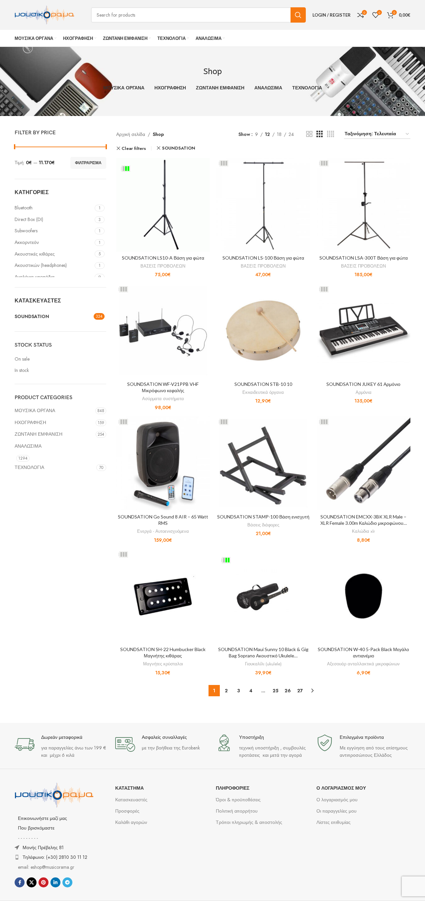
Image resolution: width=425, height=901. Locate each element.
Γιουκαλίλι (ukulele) (263, 664)
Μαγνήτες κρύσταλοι (163, 664)
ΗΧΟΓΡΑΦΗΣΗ (30, 422)
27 (300, 690)
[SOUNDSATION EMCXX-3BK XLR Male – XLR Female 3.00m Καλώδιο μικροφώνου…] (363, 463)
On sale (22, 359)
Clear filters (134, 148)
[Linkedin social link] (55, 882)
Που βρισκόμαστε (36, 828)
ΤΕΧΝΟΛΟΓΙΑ (29, 467)
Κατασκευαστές (131, 799)
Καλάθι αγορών (131, 822)
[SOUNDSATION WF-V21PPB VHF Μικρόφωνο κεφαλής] (163, 331)
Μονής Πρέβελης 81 (43, 847)
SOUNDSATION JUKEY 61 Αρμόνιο (363, 384)
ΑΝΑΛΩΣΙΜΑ (28, 446)
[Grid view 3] (319, 134)
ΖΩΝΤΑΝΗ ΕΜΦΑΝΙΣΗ (38, 434)
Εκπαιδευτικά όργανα (263, 392)
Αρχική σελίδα (130, 134)
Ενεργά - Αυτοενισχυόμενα (163, 531)
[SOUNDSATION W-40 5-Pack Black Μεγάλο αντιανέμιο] (363, 596)
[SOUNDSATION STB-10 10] (263, 331)
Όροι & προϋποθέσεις (238, 799)
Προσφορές (127, 811)
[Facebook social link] (20, 882)
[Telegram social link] (67, 882)
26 (288, 690)
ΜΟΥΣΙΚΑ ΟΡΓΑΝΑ (35, 410)
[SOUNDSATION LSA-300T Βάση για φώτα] (363, 205)
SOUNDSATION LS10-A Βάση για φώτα (163, 258)
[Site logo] (44, 14)
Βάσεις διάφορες (263, 525)
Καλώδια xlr (363, 531)
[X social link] (32, 882)
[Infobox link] (62, 746)
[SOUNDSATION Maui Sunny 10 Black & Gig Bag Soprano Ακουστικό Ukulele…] (263, 596)
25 (275, 690)
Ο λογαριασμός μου (337, 799)
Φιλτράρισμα (88, 163)
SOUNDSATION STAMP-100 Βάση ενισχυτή (263, 516)
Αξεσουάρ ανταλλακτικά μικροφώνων (363, 664)
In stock (22, 370)
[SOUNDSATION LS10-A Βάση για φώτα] (163, 205)
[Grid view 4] (330, 134)
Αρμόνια (364, 392)
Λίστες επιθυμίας (333, 822)
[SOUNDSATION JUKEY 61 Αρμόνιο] (363, 331)
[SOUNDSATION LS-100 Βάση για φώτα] (263, 205)
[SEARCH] (298, 15)
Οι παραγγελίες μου (336, 811)
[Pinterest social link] (43, 882)
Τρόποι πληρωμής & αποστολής (249, 822)
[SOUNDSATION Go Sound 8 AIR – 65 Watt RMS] (163, 463)
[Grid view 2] (309, 134)
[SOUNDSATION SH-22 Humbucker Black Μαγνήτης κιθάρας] (163, 596)
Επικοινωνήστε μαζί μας (42, 818)
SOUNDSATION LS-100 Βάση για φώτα (263, 258)
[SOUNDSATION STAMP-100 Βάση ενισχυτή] (263, 463)
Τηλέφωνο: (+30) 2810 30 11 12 (55, 857)
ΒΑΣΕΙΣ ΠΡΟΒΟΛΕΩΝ (162, 266)
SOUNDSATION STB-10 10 (263, 384)
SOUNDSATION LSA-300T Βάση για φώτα (363, 258)
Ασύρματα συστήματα (163, 398)
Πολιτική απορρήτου (237, 811)
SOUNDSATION (178, 148)
